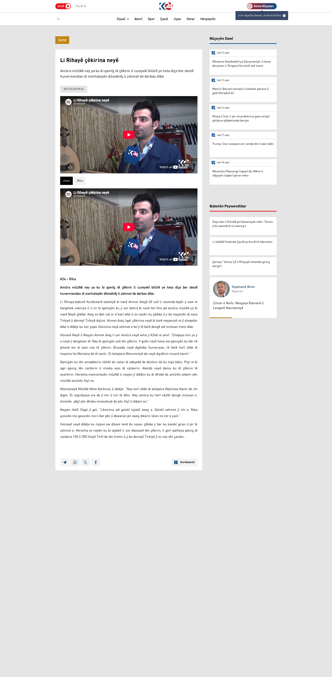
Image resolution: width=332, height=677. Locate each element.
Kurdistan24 (187, 462)
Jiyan (177, 19)
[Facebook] (95, 462)
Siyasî (121, 19)
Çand (164, 19)
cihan (66, 181)
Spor (151, 19)
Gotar (191, 19)
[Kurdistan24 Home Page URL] (166, 6)
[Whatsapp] (75, 462)
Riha (80, 181)
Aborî (138, 19)
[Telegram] (64, 462)
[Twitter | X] (85, 462)
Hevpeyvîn (207, 19)
